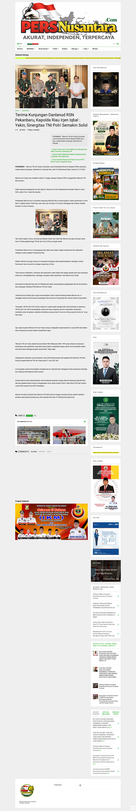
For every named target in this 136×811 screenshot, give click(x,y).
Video (96, 49)
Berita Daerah (43, 49)
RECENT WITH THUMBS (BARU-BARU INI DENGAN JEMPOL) (105, 645)
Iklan (85, 49)
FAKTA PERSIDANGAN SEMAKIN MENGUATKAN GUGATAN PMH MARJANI (68, 155)
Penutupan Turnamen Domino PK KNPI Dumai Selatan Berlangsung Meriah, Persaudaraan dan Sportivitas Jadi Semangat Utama (108, 699)
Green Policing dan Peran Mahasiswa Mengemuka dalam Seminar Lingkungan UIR (69, 150)
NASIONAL (30, 49)
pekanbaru (25, 110)
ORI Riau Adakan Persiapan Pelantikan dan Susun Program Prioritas (109, 686)
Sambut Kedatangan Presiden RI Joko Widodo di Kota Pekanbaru (68, 439)
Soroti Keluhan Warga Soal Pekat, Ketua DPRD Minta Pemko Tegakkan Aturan (67, 161)
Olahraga (74, 49)
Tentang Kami (58, 785)
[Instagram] (80, 785)
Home (21, 49)
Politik (55, 49)
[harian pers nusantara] (32, 44)
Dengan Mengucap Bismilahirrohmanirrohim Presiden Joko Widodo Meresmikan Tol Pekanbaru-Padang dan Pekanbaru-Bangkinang (32, 436)
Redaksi (64, 49)
